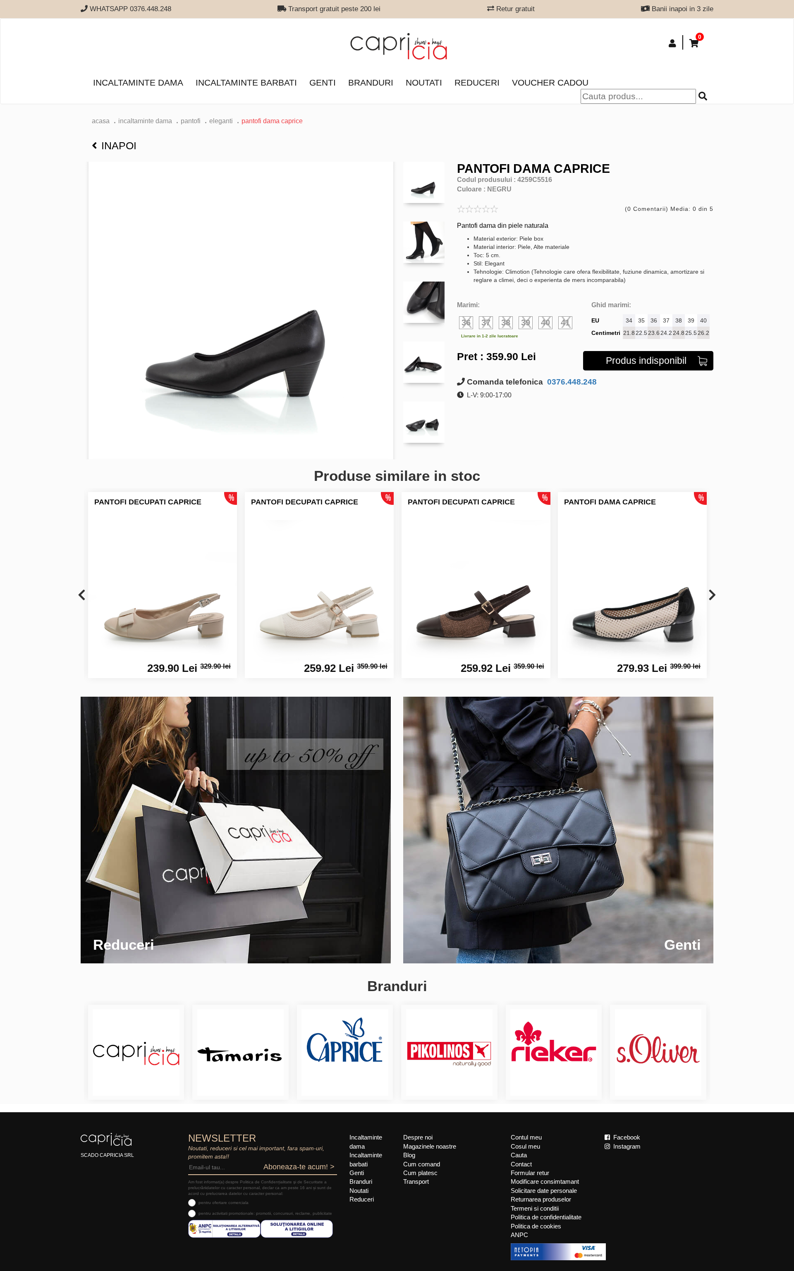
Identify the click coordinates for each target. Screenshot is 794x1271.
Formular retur (530, 1172)
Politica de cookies (536, 1226)
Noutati (424, 82)
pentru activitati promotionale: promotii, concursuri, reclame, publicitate (265, 1213)
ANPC (519, 1234)
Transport (416, 1181)
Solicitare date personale (544, 1190)
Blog (409, 1155)
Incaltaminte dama (138, 82)
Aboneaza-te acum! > (299, 1167)
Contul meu (526, 1137)
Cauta (519, 1155)
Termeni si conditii (535, 1208)
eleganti (221, 120)
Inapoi (118, 145)
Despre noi (418, 1137)
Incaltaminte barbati (246, 82)
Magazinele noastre (429, 1146)
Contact (521, 1164)
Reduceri (477, 82)
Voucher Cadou (550, 82)
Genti (322, 82)
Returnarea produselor (541, 1199)
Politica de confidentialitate (546, 1217)
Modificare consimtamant (545, 1181)
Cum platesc (420, 1172)
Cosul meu (525, 1146)
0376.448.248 (571, 381)
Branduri (370, 82)
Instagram (626, 1146)
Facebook (626, 1137)
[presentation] (82, 595)
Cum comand (421, 1164)
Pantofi (191, 120)
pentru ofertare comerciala (223, 1202)
